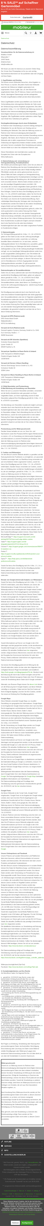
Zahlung (36, 1191)
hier (28, 650)
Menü (7, 33)
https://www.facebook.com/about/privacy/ (22, 946)
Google (3, 776)
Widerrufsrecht (19, 1194)
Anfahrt (29, 1191)
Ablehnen (15, 1223)
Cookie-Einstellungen (10, 1191)
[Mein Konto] (36, 33)
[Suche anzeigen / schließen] (26, 33)
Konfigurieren (27, 1223)
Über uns (21, 1191)
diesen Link (33, 684)
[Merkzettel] (31, 33)
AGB (10, 1194)
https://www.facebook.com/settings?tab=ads (23, 967)
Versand (4, 1194)
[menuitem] (5, 33)
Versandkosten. (33, 1162)
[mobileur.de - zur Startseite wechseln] (22, 27)
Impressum (39, 1194)
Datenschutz (29, 1194)
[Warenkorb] (41, 33)
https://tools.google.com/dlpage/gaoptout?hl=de (16, 672)
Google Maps (31, 776)
